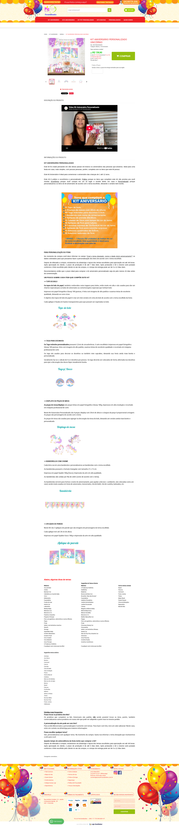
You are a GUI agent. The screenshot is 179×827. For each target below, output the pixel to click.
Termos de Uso (72, 774)
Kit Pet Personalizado (86, 20)
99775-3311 (83, 1)
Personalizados (115, 20)
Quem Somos (128, 20)
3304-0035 (69, 1)
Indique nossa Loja (50, 783)
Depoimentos (83, 25)
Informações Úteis (74, 769)
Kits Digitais (101, 20)
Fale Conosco (109, 2)
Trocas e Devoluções (74, 786)
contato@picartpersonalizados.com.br (101, 777)
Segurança (71, 780)
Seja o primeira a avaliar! (96, 49)
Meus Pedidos (101, 2)
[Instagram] (115, 772)
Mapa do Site (49, 774)
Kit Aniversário (53, 20)
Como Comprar (72, 772)
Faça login (57, 2)
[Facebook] (120, 772)
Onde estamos (49, 780)
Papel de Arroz (96, 25)
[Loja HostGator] (95, 824)
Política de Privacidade (74, 783)
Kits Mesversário (68, 20)
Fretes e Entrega (73, 777)
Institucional (49, 769)
